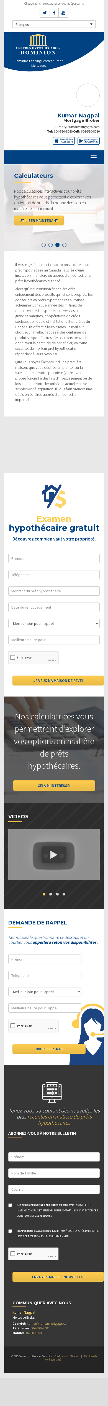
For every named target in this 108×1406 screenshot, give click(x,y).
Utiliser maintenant (38, 220)
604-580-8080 (63, 131)
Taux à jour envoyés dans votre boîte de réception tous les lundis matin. (58, 1233)
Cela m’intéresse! (54, 785)
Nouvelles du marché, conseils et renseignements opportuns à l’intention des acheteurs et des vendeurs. (57, 1210)
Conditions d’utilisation (67, 1356)
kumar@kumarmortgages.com (77, 127)
